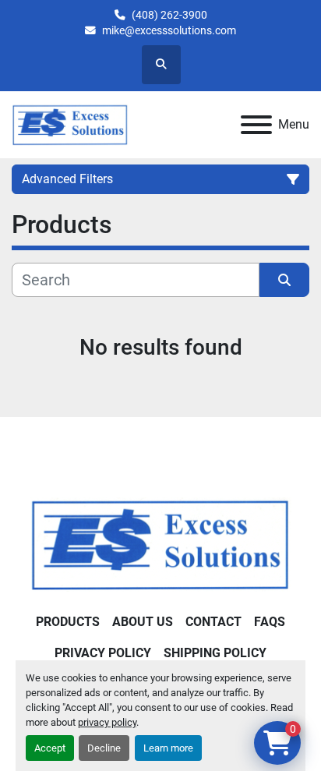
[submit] (284, 280)
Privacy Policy (103, 652)
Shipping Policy (215, 652)
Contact (213, 621)
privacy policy (107, 722)
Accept (49, 748)
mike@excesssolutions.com (169, 30)
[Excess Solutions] (160, 543)
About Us (142, 621)
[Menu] (256, 124)
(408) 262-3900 (169, 15)
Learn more (168, 748)
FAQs (269, 621)
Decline (104, 748)
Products (68, 621)
